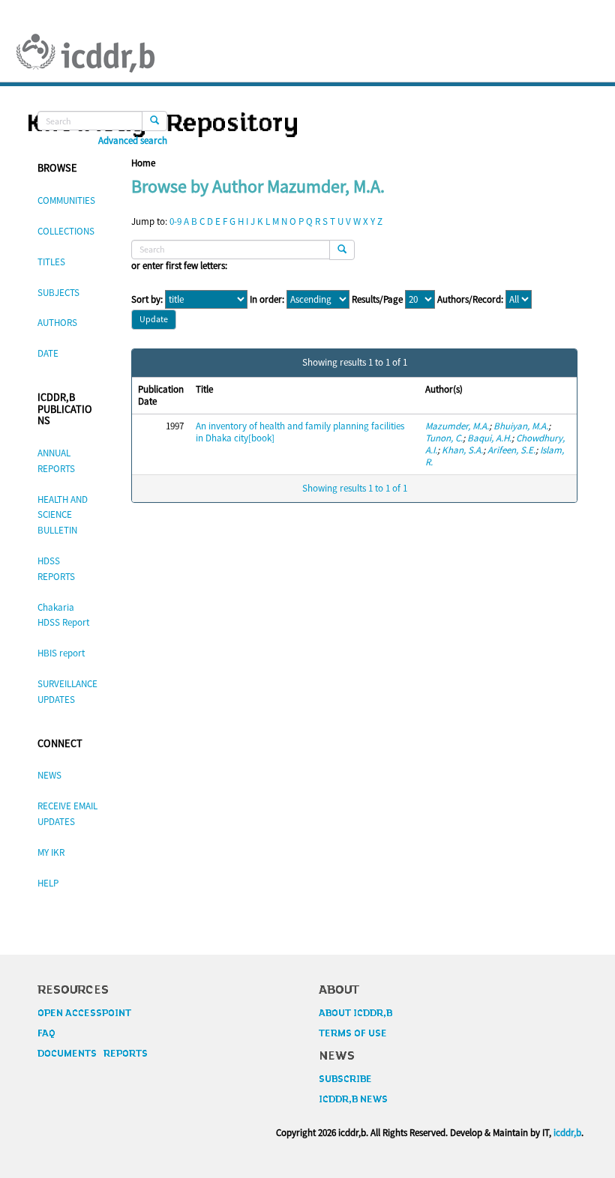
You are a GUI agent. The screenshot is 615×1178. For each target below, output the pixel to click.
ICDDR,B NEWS (353, 1099)
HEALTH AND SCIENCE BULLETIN (63, 515)
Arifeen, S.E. (512, 450)
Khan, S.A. (462, 450)
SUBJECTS (59, 292)
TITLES (51, 262)
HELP (48, 883)
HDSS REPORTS (56, 569)
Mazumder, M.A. (457, 426)
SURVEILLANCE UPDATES (68, 691)
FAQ (47, 1033)
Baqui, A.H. (489, 438)
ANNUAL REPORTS (56, 461)
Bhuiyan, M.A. (521, 426)
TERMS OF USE (353, 1033)
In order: (267, 300)
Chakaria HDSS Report (63, 615)
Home (143, 163)
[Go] (154, 121)
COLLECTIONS (66, 231)
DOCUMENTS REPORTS (93, 1054)
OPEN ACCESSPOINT (84, 1013)
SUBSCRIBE (345, 1079)
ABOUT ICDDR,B (355, 1013)
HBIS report (61, 653)
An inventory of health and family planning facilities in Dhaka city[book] (300, 432)
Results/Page (377, 300)
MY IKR (51, 852)
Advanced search (132, 141)
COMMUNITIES (66, 200)
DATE (48, 353)
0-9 (176, 221)
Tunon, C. (444, 438)
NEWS (50, 775)
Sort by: (147, 300)
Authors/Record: (470, 300)
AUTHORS (57, 322)
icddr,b (567, 1132)
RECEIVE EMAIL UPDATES (68, 814)
